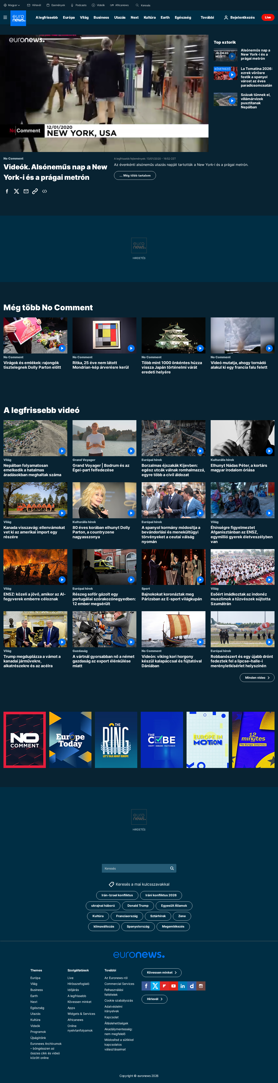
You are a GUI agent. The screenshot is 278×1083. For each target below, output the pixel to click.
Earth (165, 17)
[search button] (137, 5)
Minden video (255, 677)
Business (101, 17)
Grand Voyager (84, 459)
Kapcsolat (111, 1017)
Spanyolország (138, 926)
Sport (146, 588)
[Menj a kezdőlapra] (18, 18)
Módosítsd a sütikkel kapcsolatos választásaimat (119, 1044)
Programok (38, 1031)
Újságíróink (38, 1038)
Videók (35, 1026)
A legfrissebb (47, 17)
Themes (36, 970)
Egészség (183, 17)
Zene (182, 916)
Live (268, 17)
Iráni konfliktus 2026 (161, 895)
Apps (71, 1008)
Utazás (120, 17)
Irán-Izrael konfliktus (117, 895)
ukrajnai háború (103, 906)
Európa (69, 17)
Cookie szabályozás (118, 1000)
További (110, 970)
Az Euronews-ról (115, 978)
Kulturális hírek (222, 459)
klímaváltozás (104, 926)
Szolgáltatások (78, 970)
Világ (84, 17)
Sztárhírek (158, 916)
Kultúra (150, 17)
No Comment (13, 357)
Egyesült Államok (174, 906)
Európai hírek (152, 459)
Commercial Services (119, 984)
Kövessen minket (79, 1002)
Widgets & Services (81, 1014)
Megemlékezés (173, 926)
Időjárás (73, 990)
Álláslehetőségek (116, 1023)
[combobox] (159, 5)
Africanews (75, 1020)
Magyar (12, 5)
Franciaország (127, 916)
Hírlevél (152, 999)
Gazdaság (80, 650)
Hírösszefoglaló (78, 984)
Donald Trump (138, 906)
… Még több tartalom (135, 175)
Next (135, 17)
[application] (104, 93)
